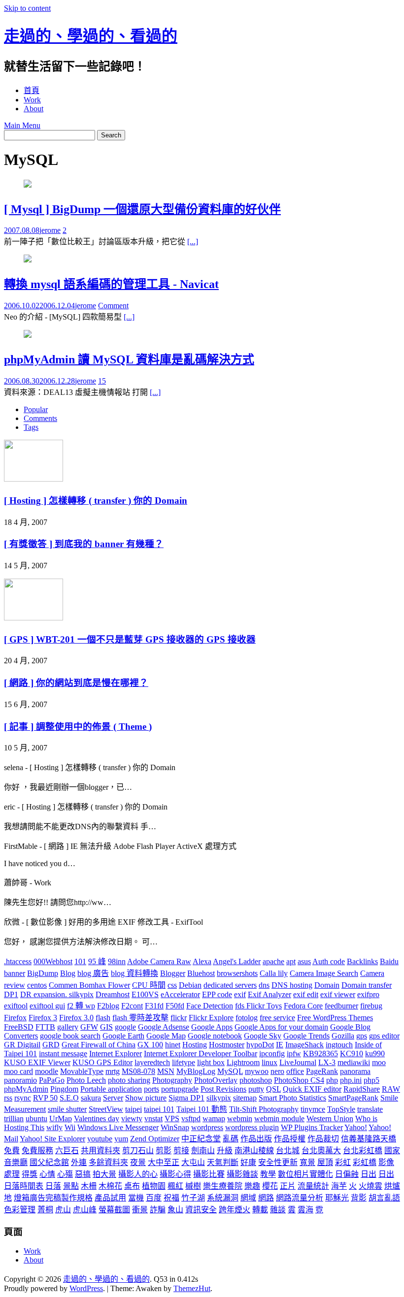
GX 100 (150, 1044)
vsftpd (191, 1118)
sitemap (245, 1098)
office (295, 1071)
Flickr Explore (211, 1017)
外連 (79, 1162)
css (172, 985)
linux (269, 1062)
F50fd (175, 1006)
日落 (53, 1186)
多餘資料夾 (108, 1162)
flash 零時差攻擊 (140, 1017)
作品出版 (256, 1139)
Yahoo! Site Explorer (52, 1139)
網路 (266, 1198)
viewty (131, 1118)
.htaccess (18, 961)
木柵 (89, 1186)
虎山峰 (85, 1209)
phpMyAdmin (26, 1089)
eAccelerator (180, 994)
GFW (89, 1027)
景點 (71, 1186)
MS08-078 (138, 1071)
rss (8, 1098)
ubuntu (36, 1118)
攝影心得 (175, 1174)
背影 (359, 1198)
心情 (47, 1174)
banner (14, 973)
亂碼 (230, 1139)
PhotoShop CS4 (299, 1080)
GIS (106, 1027)
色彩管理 (19, 1209)
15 (102, 381)
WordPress (86, 1288)
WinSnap (175, 1127)
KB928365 (320, 1053)
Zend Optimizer (154, 1139)
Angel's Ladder (237, 961)
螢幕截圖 (114, 1209)
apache (273, 961)
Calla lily (274, 973)
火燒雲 (370, 1186)
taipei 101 (159, 1109)
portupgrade (180, 1089)
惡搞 (83, 1174)
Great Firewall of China (98, 1044)
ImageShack (304, 1044)
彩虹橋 (364, 1162)
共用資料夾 (100, 1150)
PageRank (322, 1071)
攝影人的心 (138, 1174)
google (125, 1027)
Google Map (166, 1036)
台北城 (288, 1150)
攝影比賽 (209, 1174)
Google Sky (262, 1036)
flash (103, 1017)
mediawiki (353, 1062)
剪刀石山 (138, 1150)
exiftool (16, 1006)
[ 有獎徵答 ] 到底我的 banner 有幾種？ (84, 544)
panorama (355, 1071)
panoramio (20, 1080)
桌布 (132, 1186)
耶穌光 (337, 1198)
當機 (136, 1198)
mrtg (112, 1071)
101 (80, 961)
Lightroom (243, 1062)
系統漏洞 (222, 1198)
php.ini (351, 1080)
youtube (99, 1139)
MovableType (81, 1071)
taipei (133, 1109)
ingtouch (339, 1044)
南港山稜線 (254, 1150)
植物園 (154, 1186)
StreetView (106, 1109)
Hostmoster (226, 1044)
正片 (288, 1186)
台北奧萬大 (321, 1150)
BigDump (42, 973)
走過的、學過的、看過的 (90, 36)
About (33, 108)
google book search (70, 1036)
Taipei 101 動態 (201, 1109)
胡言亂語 (384, 1198)
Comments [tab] (40, 418)
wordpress (207, 1127)
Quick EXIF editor (312, 1089)
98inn (117, 961)
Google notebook (215, 1036)
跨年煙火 (234, 1209)
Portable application (111, 1089)
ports (151, 1089)
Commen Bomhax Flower (89, 985)
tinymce (313, 1109)
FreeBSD (19, 1027)
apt (291, 961)
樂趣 (252, 1186)
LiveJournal (297, 1062)
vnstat (153, 1118)
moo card (18, 1071)
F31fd (154, 1006)
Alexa (202, 961)
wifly (54, 1127)
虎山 (63, 1209)
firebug (371, 1006)
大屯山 (193, 1162)
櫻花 (270, 1186)
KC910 (351, 1053)
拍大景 (104, 1174)
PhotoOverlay (215, 1080)
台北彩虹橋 (362, 1150)
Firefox (15, 1017)
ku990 (375, 1053)
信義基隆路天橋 (368, 1139)
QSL (273, 1089)
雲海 (305, 1209)
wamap (213, 1118)
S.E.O (69, 1098)
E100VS (145, 994)
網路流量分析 (299, 1198)
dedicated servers (230, 985)
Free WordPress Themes (335, 1017)
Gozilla (343, 1036)
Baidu (389, 961)
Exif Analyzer (269, 994)
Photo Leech (86, 1080)
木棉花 (110, 1186)
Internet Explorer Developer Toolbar (200, 1053)
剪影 (163, 1150)
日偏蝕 (347, 1174)
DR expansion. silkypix (57, 994)
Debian (190, 985)
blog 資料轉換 (134, 973)
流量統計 (313, 1186)
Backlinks (362, 961)
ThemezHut (191, 1288)
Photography (172, 1080)
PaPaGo (52, 1080)
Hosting (194, 1044)
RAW (391, 1089)
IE (279, 1044)
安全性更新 (278, 1162)
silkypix (218, 1098)
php (332, 1080)
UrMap (60, 1118)
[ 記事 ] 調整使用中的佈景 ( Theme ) (78, 726)
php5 (371, 1080)
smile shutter (67, 1109)
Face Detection (209, 1006)
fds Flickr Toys (258, 1006)
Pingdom (64, 1089)
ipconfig (272, 1053)
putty (256, 1089)
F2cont (132, 1006)
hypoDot (260, 1044)
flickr (178, 1017)
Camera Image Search (324, 973)
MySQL (230, 1071)
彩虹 (343, 1162)
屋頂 (325, 1162)
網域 (248, 1198)
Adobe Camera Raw (159, 961)
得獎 (29, 1174)
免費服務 (37, 1150)
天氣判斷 (222, 1162)
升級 (225, 1150)
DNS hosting (291, 985)
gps (361, 1036)
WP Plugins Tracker (312, 1127)
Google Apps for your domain (281, 1027)
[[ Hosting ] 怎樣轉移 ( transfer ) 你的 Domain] (33, 479)
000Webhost (53, 961)
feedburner (341, 1006)
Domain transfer (366, 985)
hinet (172, 1044)
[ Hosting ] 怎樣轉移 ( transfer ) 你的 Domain (95, 500)
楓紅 (175, 1186)
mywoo (257, 1071)
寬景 (307, 1162)
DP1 (11, 994)
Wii (70, 1127)
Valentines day (96, 1118)
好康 (248, 1162)
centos (37, 985)
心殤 (65, 1174)
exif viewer (337, 994)
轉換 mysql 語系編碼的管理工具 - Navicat (111, 284)
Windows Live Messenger (118, 1127)
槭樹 (193, 1186)
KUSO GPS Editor (102, 1062)
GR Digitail (22, 1044)
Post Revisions (223, 1089)
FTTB (45, 1027)
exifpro (368, 994)
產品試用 (110, 1198)
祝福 (171, 1198)
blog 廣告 (93, 973)
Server (113, 1098)
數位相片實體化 (305, 1174)
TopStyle (341, 1109)
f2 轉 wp (81, 1006)
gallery (67, 1027)
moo (379, 1062)
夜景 (138, 1162)
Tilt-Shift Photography (264, 1109)
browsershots (237, 973)
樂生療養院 (222, 1186)
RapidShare (361, 1089)
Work (32, 100)
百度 (154, 1198)
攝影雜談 (242, 1174)
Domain (326, 985)
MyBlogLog (195, 1071)
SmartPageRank (353, 1098)
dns (264, 985)
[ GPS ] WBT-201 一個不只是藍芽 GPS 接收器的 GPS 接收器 (130, 639)
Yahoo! (355, 1127)
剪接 (181, 1150)
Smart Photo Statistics (292, 1098)
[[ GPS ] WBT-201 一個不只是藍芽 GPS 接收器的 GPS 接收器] (33, 618)
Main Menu (22, 125)
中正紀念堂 (201, 1139)
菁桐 (45, 1209)
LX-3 (327, 1062)
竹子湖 (193, 1198)
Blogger (172, 973)
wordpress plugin (252, 1127)
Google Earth (123, 1036)
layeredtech (152, 1062)
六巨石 (67, 1150)
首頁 (31, 90)
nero (277, 1071)
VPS (172, 1118)
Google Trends (306, 1036)
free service (277, 1017)
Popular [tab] (36, 409)
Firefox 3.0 (76, 1017)
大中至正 (163, 1162)
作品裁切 (323, 1139)
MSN (165, 1071)
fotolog (247, 1017)
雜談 (278, 1209)
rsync (22, 1098)
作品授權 (289, 1139)
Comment (113, 305)
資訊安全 (201, 1209)
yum (121, 1139)
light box (211, 1062)
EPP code (217, 994)
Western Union (329, 1118)
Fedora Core (303, 1006)
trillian (14, 1118)
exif (240, 994)
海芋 (339, 1186)
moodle (46, 1071)
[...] (192, 241)
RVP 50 (45, 1098)
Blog (67, 973)
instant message (63, 1053)
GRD (51, 1044)
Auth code (328, 961)
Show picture (146, 1098)
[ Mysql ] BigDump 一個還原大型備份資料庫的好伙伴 (142, 209)
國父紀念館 (49, 1162)
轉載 (260, 1209)
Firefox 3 (43, 1017)
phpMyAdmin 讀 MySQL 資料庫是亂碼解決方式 (129, 359)
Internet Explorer (115, 1053)
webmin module (279, 1118)
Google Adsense (163, 1027)
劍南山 (203, 1150)
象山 (175, 1209)
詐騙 (158, 1209)
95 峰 (97, 961)
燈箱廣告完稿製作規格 (53, 1198)
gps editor (384, 1036)
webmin (239, 1118)
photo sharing (129, 1080)
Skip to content (27, 8)
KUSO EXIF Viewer (37, 1062)
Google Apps (212, 1027)
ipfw (294, 1053)
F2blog (108, 1006)
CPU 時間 (149, 985)
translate (370, 1109)
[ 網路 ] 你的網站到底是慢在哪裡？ (76, 683)
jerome (50, 230)
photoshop (255, 1080)
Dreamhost (113, 994)
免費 (12, 1150)
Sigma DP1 (186, 1098)
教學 (268, 1174)
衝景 (140, 1209)
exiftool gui (47, 1006)
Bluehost (201, 973)
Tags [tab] (31, 427)
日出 (368, 1174)
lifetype (183, 1062)
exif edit (305, 994)
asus (304, 961)
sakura (91, 1098)
